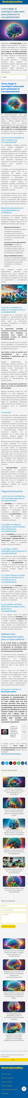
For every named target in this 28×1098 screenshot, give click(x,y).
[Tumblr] (22, 763)
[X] (10, 763)
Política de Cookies (6, 1082)
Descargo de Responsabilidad (9, 1089)
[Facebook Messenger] (7, 763)
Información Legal (6, 1074)
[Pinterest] (14, 763)
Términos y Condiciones (7, 1078)
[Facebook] (3, 763)
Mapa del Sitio (5, 1093)
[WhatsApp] (18, 763)
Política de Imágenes (6, 1085)
